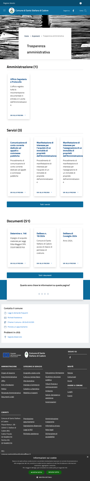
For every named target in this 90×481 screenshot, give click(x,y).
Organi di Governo (8, 373)
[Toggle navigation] (4, 10)
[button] (45, 477)
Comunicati (72, 376)
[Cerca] (85, 10)
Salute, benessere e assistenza (52, 396)
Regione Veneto (9, 3)
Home (26, 36)
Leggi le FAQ (28, 429)
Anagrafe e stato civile (31, 373)
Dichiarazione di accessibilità (51, 435)
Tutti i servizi (45, 204)
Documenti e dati (7, 396)
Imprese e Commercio (31, 384)
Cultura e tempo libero (31, 376)
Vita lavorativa (28, 380)
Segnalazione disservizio (32, 425)
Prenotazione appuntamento (28, 420)
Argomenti (36, 36)
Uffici (3, 380)
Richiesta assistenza (31, 433)
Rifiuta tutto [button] (54, 472)
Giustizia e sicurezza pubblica (53, 378)
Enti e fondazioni (7, 384)
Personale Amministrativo (11, 392)
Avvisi (70, 380)
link (66, 468)
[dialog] (45, 468)
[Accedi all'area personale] (81, 3)
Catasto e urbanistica (31, 388)
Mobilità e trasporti (30, 392)
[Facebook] (72, 10)
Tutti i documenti (45, 275)
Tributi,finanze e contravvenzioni (51, 385)
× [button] (87, 457)
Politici (3, 388)
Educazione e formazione (54, 372)
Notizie (70, 373)
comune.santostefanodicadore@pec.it (16, 454)
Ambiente (49, 391)
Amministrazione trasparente (51, 420)
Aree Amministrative (9, 376)
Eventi (70, 395)
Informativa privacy (52, 425)
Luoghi (70, 391)
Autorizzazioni (50, 402)
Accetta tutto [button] (36, 472)
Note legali (49, 429)
